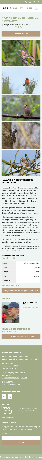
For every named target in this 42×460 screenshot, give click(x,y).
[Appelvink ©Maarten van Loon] (21, 108)
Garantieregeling (8, 417)
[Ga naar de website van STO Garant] (8, 409)
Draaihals (5, 258)
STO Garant (16, 251)
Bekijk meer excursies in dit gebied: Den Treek (21, 291)
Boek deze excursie (21, 34)
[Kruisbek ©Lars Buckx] (21, 80)
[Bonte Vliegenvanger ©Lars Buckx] (21, 163)
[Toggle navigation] (36, 8)
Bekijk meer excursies (30, 308)
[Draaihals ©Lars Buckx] (21, 53)
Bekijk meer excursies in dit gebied (21, 337)
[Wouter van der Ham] (10, 312)
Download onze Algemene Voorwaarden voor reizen (20, 359)
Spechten (12, 258)
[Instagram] (38, 2)
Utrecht (14, 27)
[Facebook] (34, 2)
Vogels (22, 27)
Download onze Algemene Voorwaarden (16, 356)
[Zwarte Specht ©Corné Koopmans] (21, 135)
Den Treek (7, 27)
